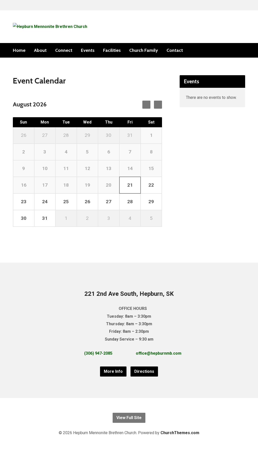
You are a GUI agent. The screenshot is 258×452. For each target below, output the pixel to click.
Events (87, 50)
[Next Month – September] (146, 105)
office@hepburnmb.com (158, 353)
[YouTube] (243, 50)
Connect (63, 50)
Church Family (143, 50)
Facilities (112, 50)
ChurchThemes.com (179, 432)
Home (19, 50)
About (40, 50)
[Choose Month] (158, 105)
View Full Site (129, 417)
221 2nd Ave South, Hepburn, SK (129, 293)
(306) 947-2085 (98, 353)
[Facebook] (235, 50)
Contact (175, 50)
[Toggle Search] (14, 5)
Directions (144, 371)
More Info (113, 371)
